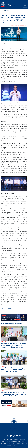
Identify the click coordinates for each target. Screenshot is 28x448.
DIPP (3, 308)
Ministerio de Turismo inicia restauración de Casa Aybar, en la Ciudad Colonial (13, 394)
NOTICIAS (21, 428)
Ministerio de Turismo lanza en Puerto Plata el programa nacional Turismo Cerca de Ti (13, 345)
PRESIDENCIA (13, 428)
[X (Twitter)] (8, 436)
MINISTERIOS (14, 432)
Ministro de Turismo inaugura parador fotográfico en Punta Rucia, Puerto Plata (13, 369)
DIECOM (22, 430)
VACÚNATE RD (15, 430)
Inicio (2, 10)
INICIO (6, 428)
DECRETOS (6, 430)
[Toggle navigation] (25, 5)
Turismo (3, 12)
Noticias (7, 10)
